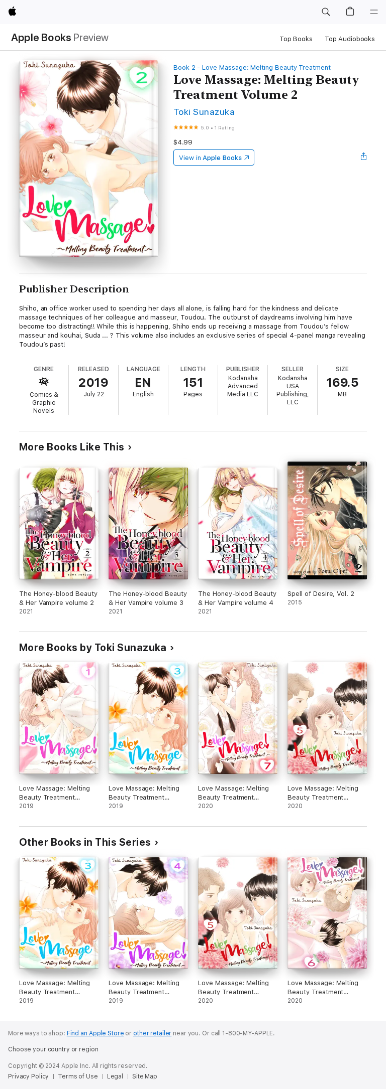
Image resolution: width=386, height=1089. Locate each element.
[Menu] (374, 12)
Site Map (144, 1076)
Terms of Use (78, 1076)
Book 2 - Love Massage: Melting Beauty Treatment (252, 67)
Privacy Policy (28, 1076)
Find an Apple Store (95, 1033)
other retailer (152, 1033)
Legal (115, 1076)
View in (210, 158)
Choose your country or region (53, 1049)
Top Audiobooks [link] (350, 39)
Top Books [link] (296, 39)
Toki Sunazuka (204, 111)
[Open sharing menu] (363, 157)
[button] (326, 12)
